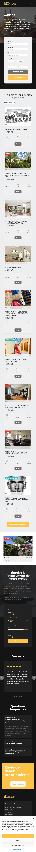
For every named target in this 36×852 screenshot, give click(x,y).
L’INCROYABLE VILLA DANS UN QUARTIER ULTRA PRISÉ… (16, 222)
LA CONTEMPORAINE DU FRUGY (16, 129)
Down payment (13, 617)
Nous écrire (9, 814)
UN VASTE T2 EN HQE (13, 267)
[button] (33, 818)
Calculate (18, 641)
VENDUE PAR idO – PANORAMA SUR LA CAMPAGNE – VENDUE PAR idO (17, 175)
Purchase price (13, 610)
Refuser (18, 840)
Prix (9, 65)
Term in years (12, 625)
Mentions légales (17, 849)
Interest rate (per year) (15, 632)
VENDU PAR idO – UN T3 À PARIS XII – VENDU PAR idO (16, 360)
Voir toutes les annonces (18, 525)
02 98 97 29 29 (12, 812)
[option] (18, 549)
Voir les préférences (18, 845)
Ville (9, 53)
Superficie (11, 59)
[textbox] (18, 43)
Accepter (18, 836)
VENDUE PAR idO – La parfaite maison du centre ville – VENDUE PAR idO (16, 499)
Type (9, 41)
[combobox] (18, 44)
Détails (18, 144)
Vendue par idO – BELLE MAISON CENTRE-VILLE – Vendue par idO (17, 406)
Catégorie (10, 47)
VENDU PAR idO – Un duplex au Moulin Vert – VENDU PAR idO (16, 453)
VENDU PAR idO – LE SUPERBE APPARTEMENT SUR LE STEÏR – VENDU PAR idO (16, 313)
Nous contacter (18, 784)
